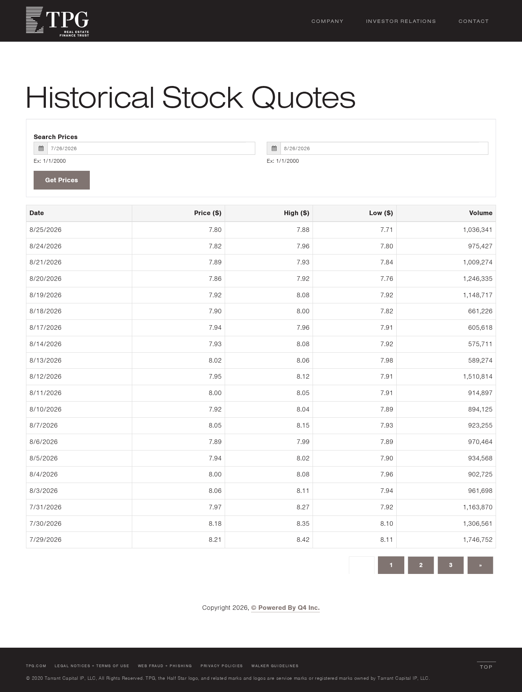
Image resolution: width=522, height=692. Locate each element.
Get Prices (61, 180)
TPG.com (36, 665)
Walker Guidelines (274, 665)
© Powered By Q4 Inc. (285, 607)
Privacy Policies (222, 665)
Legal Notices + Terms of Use (92, 665)
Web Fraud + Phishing (165, 665)
